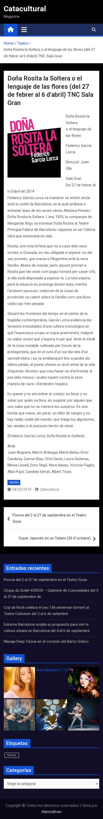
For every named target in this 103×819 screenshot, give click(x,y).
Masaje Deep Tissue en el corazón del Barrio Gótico (47, 641)
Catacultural (25, 8)
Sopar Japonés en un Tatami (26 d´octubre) (54, 538)
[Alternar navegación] (24, 29)
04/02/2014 (21, 489)
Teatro (14, 482)
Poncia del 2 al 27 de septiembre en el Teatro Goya (49, 518)
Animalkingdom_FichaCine (58, 670)
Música (11, 755)
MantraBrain (52, 811)
